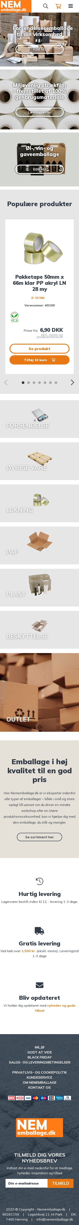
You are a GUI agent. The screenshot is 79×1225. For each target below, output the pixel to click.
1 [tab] (23, 383)
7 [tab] (56, 383)
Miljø (39, 1047)
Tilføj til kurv (36, 360)
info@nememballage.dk (54, 1219)
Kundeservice (39, 1077)
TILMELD (60, 1183)
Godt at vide (39, 1052)
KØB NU (39, 49)
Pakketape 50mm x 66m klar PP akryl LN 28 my (39, 283)
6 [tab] (50, 383)
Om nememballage (39, 1082)
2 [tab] (29, 383)
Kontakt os (39, 1087)
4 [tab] (39, 383)
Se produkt (39, 348)
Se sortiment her (39, 837)
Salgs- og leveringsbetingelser (39, 1062)
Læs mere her (39, 112)
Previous (6, 381)
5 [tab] (45, 383)
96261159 (10, 1214)
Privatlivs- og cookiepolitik (39, 1072)
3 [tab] (34, 383)
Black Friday (40, 1057)
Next (73, 381)
